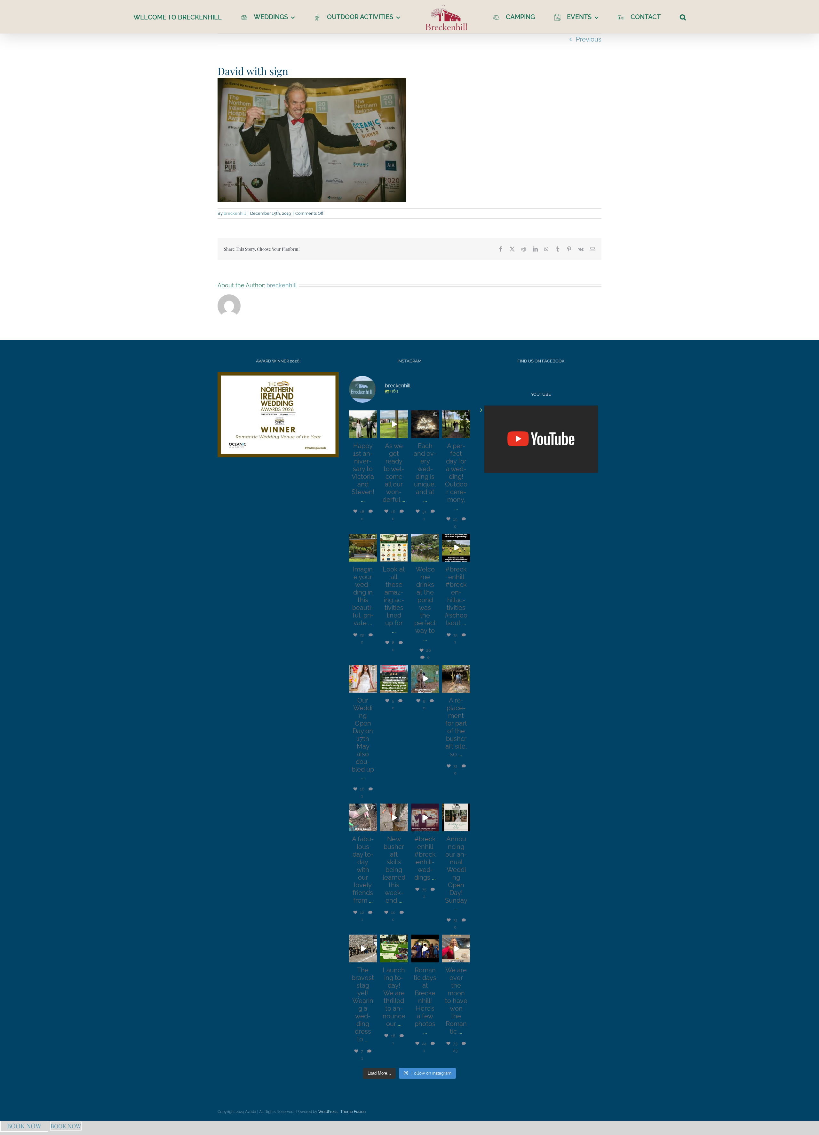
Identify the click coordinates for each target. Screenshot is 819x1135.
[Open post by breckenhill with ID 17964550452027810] (363, 948)
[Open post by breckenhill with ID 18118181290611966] (394, 948)
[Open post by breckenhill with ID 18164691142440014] (363, 679)
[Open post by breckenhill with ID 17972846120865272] (425, 817)
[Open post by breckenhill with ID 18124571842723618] (394, 679)
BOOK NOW (24, 1125)
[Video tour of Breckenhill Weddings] (541, 439)
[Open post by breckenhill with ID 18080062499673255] (456, 548)
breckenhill (235, 213)
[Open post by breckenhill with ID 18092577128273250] (394, 817)
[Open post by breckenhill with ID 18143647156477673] (456, 424)
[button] (662, 17)
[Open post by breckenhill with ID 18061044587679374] (456, 817)
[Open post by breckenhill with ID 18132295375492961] (425, 679)
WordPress (328, 1111)
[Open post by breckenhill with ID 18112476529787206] (425, 424)
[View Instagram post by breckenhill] (373, 434)
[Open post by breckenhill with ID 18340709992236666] (456, 948)
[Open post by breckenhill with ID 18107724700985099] (425, 548)
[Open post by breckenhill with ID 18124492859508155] (394, 424)
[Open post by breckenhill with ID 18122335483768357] (363, 548)
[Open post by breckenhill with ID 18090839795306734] (394, 548)
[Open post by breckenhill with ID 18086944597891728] (425, 948)
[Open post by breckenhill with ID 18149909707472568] (456, 679)
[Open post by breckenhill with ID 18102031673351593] (363, 424)
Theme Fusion (353, 1111)
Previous (588, 39)
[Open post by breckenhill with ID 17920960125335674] (363, 817)
